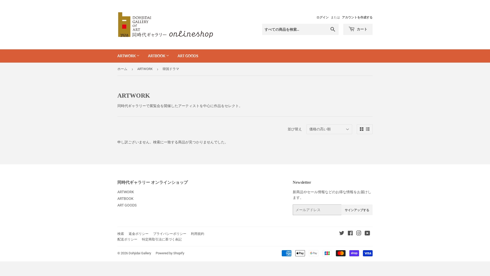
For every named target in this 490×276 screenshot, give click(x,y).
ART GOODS (188, 56)
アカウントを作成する (357, 17)
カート (362, 29)
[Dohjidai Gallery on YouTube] (367, 234)
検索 (120, 234)
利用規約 (197, 234)
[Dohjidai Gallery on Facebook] (350, 234)
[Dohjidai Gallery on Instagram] (358, 234)
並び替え (295, 129)
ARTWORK (127, 56)
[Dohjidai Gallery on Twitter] (341, 234)
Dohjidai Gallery (140, 253)
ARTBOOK (157, 56)
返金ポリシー (139, 234)
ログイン (322, 17)
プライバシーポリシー (169, 234)
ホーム (122, 69)
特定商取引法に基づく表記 (162, 239)
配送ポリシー (127, 239)
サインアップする (357, 210)
